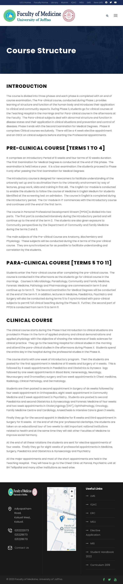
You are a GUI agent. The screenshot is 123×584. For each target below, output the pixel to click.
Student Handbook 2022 (100, 554)
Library (54, 2)
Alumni (64, 2)
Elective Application (93, 533)
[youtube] (115, 2)
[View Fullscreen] (51, 491)
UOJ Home (25, 2)
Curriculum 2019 (100, 565)
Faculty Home (41, 2)
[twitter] (111, 2)
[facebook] (106, 2)
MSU (81, 2)
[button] (62, 519)
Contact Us (22, 548)
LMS (89, 2)
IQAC (73, 2)
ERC (92, 513)
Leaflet (72, 549)
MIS (92, 543)
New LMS (98, 2)
